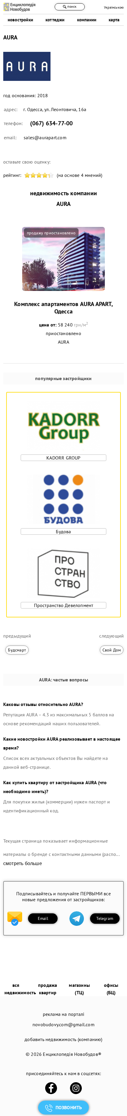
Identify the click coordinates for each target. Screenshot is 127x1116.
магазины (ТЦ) (79, 988)
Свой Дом (111, 650)
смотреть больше (22, 863)
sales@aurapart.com (45, 137)
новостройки (20, 20)
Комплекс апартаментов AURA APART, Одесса (63, 307)
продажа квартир (47, 988)
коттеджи (55, 20)
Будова (63, 531)
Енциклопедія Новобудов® (72, 1054)
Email (43, 918)
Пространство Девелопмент (63, 605)
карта (114, 20)
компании (87, 20)
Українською (114, 7)
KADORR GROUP (63, 458)
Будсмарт (17, 650)
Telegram (104, 918)
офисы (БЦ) (111, 988)
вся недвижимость (20, 988)
